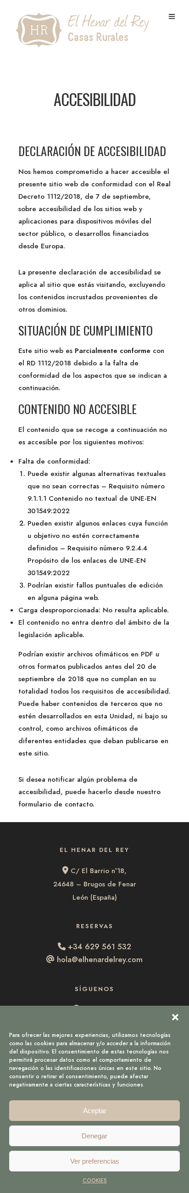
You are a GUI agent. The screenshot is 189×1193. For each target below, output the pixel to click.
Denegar (94, 1136)
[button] (175, 1017)
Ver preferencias (94, 1161)
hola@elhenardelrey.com (100, 959)
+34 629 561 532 (99, 946)
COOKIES (95, 1180)
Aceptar (94, 1111)
